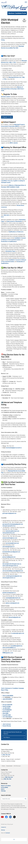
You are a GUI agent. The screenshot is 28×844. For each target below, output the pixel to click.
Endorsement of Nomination (14, 221)
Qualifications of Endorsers (16, 231)
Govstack (8, 832)
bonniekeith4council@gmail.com (11, 551)
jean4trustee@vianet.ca (9, 592)
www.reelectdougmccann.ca (10, 565)
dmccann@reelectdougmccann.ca (12, 564)
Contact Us (3, 827)
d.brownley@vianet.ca (8, 546)
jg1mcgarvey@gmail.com (9, 513)
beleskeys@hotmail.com (12, 531)
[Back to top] (14, 839)
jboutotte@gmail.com (15, 617)
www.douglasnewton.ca (9, 577)
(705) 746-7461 (7, 779)
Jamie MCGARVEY (7, 699)
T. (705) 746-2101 (5, 754)
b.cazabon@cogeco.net (17, 633)
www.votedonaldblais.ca (9, 647)
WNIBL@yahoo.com (8, 652)
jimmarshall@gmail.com (9, 557)
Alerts (2, 789)
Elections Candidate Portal (17, 13)
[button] (25, 798)
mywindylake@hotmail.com (13, 598)
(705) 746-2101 (9, 777)
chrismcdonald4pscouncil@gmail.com (13, 571)
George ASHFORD (7, 704)
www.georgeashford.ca (9, 526)
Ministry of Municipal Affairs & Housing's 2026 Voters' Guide (12, 88)
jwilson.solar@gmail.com (12, 603)
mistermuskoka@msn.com (10, 538)
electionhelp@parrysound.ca (14, 447)
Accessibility (4, 787)
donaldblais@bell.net (16, 646)
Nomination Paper (10, 251)
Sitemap (3, 791)
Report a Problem (6, 785)
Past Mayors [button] (6, 737)
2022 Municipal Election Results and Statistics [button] (12, 732)
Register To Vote (7, 117)
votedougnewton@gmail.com (14, 576)
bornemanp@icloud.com (12, 543)
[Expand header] (26, 2)
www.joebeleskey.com (9, 532)
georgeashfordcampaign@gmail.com (13, 524)
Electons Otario (5, 96)
